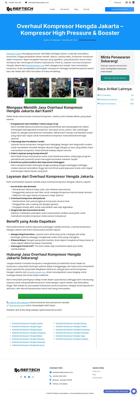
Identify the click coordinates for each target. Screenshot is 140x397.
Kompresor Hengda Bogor (27, 326)
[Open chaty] (134, 391)
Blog (76, 9)
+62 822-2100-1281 (15, 2)
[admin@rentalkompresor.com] (26, 2)
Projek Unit (96, 371)
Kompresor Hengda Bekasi (27, 336)
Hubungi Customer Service (115, 78)
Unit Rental (64, 9)
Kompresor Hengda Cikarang (28, 339)
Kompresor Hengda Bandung (28, 345)
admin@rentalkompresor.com (38, 2)
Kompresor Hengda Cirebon (71, 326)
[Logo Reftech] (19, 9)
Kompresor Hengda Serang (71, 323)
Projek (52, 9)
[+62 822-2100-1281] (6, 2)
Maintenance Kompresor (87, 40)
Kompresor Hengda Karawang (28, 342)
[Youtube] (29, 377)
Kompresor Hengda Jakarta (27, 323)
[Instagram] (127, 2)
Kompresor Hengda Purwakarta (73, 330)
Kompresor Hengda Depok (27, 330)
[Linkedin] (133, 2)
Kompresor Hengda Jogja (70, 336)
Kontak (86, 9)
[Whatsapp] (130, 2)
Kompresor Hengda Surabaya (72, 339)
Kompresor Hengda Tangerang (29, 333)
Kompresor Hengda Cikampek (72, 333)
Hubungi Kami (97, 378)
